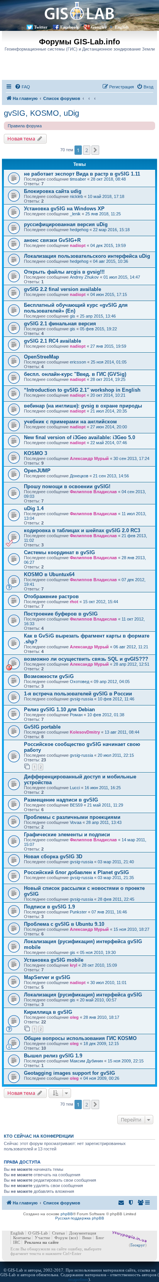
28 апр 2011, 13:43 (104, 822)
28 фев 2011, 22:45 (116, 899)
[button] (95, 150)
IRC (16, 1242)
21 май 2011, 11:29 (105, 805)
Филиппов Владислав (93, 491)
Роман (76, 714)
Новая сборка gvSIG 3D (53, 856)
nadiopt (78, 245)
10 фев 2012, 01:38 (105, 714)
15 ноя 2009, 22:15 (126, 1061)
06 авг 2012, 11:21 (130, 646)
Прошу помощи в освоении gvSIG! (67, 486)
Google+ (99, 27)
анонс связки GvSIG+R (52, 240)
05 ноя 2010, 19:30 (98, 952)
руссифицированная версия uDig (66, 224)
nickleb (76, 196)
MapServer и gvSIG (47, 977)
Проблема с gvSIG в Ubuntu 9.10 (64, 924)
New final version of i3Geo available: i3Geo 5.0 (79, 437)
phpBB (67, 1214)
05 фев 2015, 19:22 (98, 328)
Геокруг (137, 1245)
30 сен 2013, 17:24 (131, 458)
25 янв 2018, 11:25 (103, 213)
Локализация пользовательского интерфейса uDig (87, 256)
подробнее (78, 1279)
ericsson (78, 362)
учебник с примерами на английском (70, 422)
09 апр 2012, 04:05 (112, 681)
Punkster (78, 912)
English (122, 27)
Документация (82, 1233)
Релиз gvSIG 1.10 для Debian (59, 709)
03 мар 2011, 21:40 (116, 861)
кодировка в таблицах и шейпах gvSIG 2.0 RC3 (82, 530)
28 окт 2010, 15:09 (99, 965)
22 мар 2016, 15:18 (111, 229)
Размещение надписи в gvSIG (61, 800)
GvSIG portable (42, 727)
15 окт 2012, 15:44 (100, 601)
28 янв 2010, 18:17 (101, 1017)
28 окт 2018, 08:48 (108, 179)
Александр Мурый (89, 458)
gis (72, 316)
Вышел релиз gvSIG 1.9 (53, 1056)
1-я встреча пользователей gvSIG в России (78, 694)
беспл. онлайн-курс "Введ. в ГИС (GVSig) (75, 374)
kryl (73, 965)
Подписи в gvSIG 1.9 (49, 907)
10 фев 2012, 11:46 (116, 699)
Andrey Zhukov (84, 277)
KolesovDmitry (85, 732)
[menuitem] (22, 86)
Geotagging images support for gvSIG (69, 1073)
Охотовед (79, 681)
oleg (74, 1017)
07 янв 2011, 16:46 (109, 912)
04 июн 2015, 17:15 (108, 294)
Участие (42, 1237)
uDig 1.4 (34, 508)
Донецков (79, 476)
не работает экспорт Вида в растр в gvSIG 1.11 (82, 174)
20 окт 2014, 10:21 (107, 395)
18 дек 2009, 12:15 (101, 1043)
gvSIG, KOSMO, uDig (41, 113)
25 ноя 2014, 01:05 (109, 362)
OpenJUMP (37, 471)
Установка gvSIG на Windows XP (64, 208)
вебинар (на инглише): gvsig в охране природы (83, 406)
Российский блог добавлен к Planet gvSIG (76, 872)
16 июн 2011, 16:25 (103, 787)
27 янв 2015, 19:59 (108, 346)
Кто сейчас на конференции (39, 1136)
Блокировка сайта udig (52, 191)
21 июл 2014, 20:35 (108, 411)
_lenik (75, 213)
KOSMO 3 (35, 453)
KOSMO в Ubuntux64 (49, 574)
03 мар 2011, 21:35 (116, 877)
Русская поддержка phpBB (79, 1218)
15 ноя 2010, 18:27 (131, 929)
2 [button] (86, 150)
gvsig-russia (81, 699)
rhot (74, 601)
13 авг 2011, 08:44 (122, 732)
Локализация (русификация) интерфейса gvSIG (83, 995)
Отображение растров (51, 596)
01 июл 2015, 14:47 (121, 277)
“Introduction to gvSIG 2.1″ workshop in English (82, 390)
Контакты (21, 1237)
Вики (86, 1237)
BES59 (76, 805)
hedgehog (79, 229)
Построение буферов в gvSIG (61, 614)
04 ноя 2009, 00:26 (101, 1078)
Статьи (58, 1233)
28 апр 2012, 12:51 (131, 664)
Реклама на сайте (41, 1242)
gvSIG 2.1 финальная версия (60, 323)
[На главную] (79, 10)
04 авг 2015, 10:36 (110, 261)
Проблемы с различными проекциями (72, 817)
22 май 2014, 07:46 (108, 442)
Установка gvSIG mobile (53, 960)
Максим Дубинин (86, 1061)
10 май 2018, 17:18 (106, 196)
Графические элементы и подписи (67, 834)
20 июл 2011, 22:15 (116, 755)
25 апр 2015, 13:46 (98, 316)
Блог (100, 1237)
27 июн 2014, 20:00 (108, 427)
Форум (61, 1237)
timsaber (78, 179)
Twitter (40, 27)
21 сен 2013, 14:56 (111, 476)
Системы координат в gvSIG (59, 552)
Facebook (69, 27)
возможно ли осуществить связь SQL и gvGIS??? (86, 659)
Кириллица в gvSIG (48, 1012)
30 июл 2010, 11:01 (108, 982)
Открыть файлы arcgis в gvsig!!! (64, 272)
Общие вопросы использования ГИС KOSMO (80, 1038)
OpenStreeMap (41, 357)
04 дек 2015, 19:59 (108, 245)
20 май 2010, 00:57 (98, 1000)
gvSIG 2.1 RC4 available (52, 341)
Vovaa (75, 822)
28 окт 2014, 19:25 (107, 379)
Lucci (75, 787)
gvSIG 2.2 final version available (62, 289)
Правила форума (25, 125)
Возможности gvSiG (49, 676)
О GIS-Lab (38, 1233)
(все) (73, 1237)
